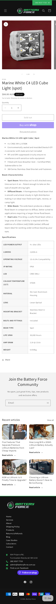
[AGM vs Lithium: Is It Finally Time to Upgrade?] (14, 467)
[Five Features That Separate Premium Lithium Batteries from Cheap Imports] (14, 432)
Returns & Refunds (14, 533)
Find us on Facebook (19, 568)
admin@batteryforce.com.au (22, 564)
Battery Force (30, 599)
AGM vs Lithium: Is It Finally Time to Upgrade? (14, 479)
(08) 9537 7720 (16, 561)
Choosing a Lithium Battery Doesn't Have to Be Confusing (40, 480)
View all (50, 420)
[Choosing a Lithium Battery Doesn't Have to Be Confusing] (41, 467)
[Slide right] (34, 74)
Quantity (5, 102)
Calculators (11, 543)
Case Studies (11, 540)
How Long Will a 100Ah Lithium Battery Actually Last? (41, 445)
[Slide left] (22, 74)
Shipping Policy (13, 526)
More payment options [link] (28, 132)
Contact (9, 547)
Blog (8, 537)
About (9, 523)
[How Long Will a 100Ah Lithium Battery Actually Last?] (41, 432)
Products (10, 530)
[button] (5, 11)
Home (8, 516)
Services (9, 520)
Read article (9, 455)
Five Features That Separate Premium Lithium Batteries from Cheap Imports (13, 446)
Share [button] (7, 359)
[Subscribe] (47, 403)
